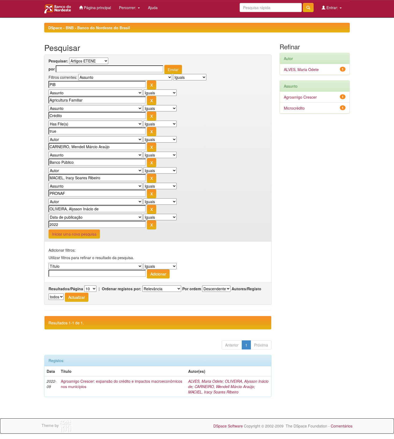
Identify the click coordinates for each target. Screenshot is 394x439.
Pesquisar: (58, 61)
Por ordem (191, 288)
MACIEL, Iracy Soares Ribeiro (213, 392)
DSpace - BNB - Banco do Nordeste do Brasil (89, 27)
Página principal (97, 7)
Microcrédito (294, 108)
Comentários (341, 426)
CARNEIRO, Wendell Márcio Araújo (224, 386)
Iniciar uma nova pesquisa (74, 234)
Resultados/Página (66, 288)
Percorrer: (128, 7)
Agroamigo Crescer (300, 97)
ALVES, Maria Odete (205, 381)
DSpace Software (228, 426)
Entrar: (332, 7)
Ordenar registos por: (121, 288)
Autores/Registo (246, 288)
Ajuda (153, 7)
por (52, 69)
